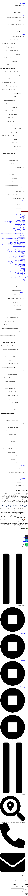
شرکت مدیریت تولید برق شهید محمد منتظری (9, 170)
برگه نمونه (23, 231)
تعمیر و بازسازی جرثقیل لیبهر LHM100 (8, 43)
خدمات (23, 188)
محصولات (23, 187)
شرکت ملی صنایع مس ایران (13, 117)
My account (22, 217)
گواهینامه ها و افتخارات (16, 12)
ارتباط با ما (22, 202)
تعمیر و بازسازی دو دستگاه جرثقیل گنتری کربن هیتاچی (13, 244)
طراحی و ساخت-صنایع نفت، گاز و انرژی (16, 261)
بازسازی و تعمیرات (21, 229)
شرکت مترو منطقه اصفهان (13, 160)
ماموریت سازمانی (17, 8)
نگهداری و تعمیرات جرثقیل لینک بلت (8, 89)
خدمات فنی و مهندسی (17, 198)
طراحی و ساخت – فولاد (20, 260)
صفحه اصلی (22, 259)
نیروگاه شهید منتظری (11, 174)
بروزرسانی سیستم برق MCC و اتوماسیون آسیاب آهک (13, 233)
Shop (24, 218)
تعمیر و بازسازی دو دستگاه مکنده (9, 46)
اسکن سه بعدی (18, 191)
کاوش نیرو (22, 3)
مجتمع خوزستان (15, 107)
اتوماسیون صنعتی (21, 220)
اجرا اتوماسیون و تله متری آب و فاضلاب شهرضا (14, 221)
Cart (24, 215)
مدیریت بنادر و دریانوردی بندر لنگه (12, 85)
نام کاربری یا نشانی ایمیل (22, 886)
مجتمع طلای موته (15, 124)
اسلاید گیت (13, 181)
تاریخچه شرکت (18, 5)
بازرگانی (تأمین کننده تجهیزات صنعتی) (14, 20)
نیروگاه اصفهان (15, 178)
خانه (24, 1)
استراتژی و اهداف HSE (20, 224)
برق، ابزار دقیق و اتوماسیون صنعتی (14, 24)
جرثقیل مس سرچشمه (11, 121)
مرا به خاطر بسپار (22, 891)
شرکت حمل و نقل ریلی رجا (13, 149)
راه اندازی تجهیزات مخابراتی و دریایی (8, 82)
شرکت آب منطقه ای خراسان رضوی (11, 142)
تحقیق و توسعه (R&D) (17, 27)
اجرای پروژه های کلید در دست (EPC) (14, 17)
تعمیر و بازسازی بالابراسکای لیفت (9, 64)
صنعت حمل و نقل (17, 146)
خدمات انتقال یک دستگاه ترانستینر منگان (7, 68)
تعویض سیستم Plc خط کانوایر (9, 103)
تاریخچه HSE (22, 235)
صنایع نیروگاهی (18, 167)
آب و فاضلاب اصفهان (14, 132)
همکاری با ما (18, 208)
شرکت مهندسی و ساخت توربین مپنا (11, 185)
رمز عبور (26, 889)
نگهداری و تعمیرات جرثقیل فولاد (9, 100)
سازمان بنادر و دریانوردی (16, 36)
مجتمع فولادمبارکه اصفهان (13, 96)
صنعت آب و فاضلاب (17, 128)
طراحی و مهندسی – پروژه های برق (17, 262)
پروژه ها (23, 34)
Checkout (23, 216)
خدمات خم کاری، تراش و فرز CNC (14, 194)
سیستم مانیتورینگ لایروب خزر (9, 78)
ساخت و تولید (18, 31)
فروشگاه (23, 200)
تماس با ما (19, 204)
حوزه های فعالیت (21, 15)
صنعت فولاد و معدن (17, 93)
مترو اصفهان (13, 163)
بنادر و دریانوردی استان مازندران (12, 39)
